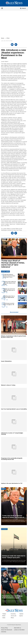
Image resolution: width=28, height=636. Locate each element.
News (2, 38)
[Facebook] (12, 44)
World (3, 615)
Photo (12, 617)
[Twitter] (16, 44)
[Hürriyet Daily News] (14, 3)
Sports (21, 615)
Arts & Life (13, 615)
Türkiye (4, 613)
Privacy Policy (4, 627)
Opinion (21, 613)
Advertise (3, 631)
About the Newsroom (6, 629)
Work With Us (17, 627)
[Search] (20, 8)
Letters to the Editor (19, 629)
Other (8, 38)
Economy (13, 613)
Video (3, 617)
